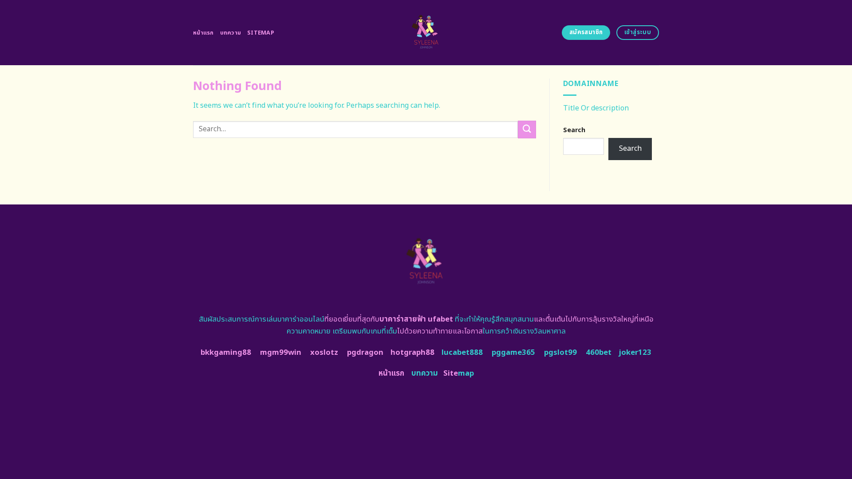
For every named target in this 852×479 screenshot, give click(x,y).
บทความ (230, 32)
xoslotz (324, 352)
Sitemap (260, 32)
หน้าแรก (203, 32)
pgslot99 (560, 352)
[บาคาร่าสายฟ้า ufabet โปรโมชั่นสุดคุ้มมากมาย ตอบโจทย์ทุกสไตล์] (426, 32)
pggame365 (513, 352)
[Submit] (527, 129)
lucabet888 (462, 352)
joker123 (635, 352)
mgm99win (280, 352)
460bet (598, 352)
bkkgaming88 (226, 352)
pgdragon (365, 352)
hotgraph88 (412, 352)
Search (574, 130)
